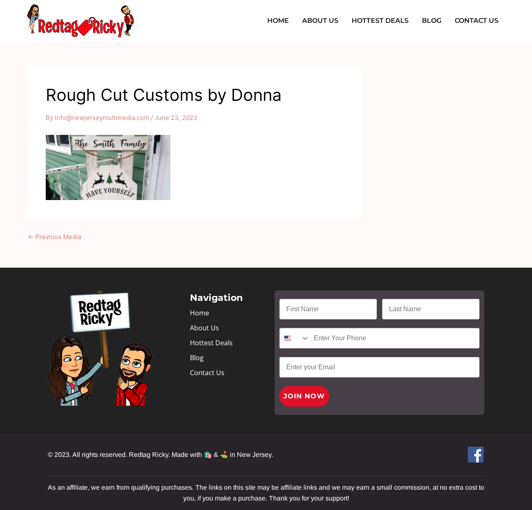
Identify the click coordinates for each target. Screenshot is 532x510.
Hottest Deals (380, 20)
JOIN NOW (304, 396)
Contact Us (476, 20)
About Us (320, 20)
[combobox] (295, 338)
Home (278, 20)
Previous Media (54, 237)
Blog (431, 20)
